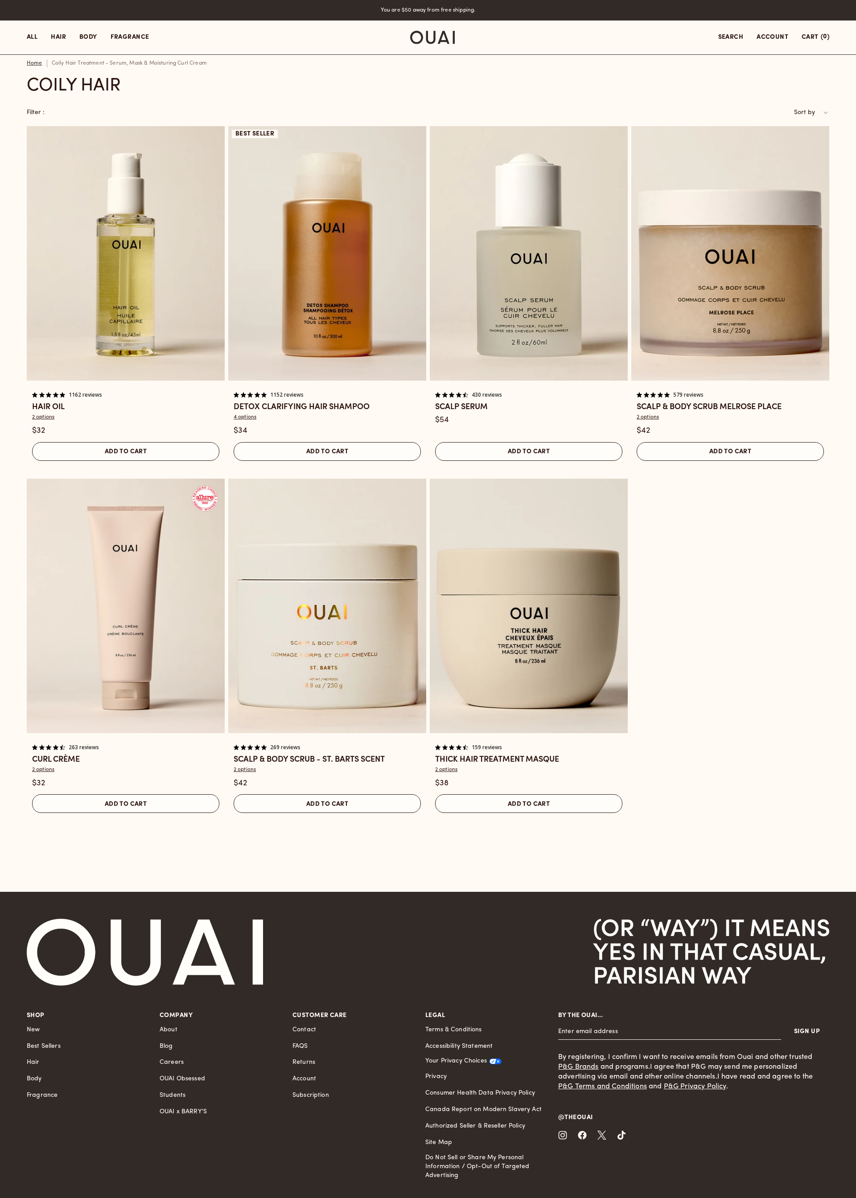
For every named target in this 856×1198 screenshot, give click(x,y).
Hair (33, 1062)
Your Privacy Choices (456, 1061)
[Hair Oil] (126, 253)
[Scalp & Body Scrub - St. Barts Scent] (327, 606)
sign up (807, 1031)
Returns (303, 1062)
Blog (166, 1046)
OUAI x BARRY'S (183, 1111)
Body (34, 1078)
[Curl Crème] (126, 606)
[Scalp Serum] (529, 253)
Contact (304, 1029)
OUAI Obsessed (182, 1078)
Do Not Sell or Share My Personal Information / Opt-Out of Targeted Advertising (477, 1166)
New (33, 1029)
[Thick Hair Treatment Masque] (529, 606)
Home (34, 63)
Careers (172, 1062)
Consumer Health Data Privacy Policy (480, 1093)
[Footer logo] (145, 952)
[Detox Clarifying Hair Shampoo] (327, 253)
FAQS (300, 1046)
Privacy (436, 1076)
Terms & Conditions (453, 1029)
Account (304, 1078)
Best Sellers (44, 1046)
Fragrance (42, 1095)
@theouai (575, 1117)
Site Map (438, 1142)
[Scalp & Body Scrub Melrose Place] (730, 253)
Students (172, 1095)
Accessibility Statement (459, 1046)
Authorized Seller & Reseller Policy (475, 1126)
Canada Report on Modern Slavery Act (483, 1109)
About (168, 1029)
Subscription (310, 1095)
